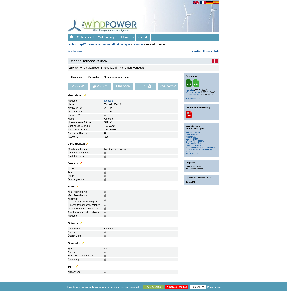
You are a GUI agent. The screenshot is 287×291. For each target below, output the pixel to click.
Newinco (189, 145)
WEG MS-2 (211, 147)
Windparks (93, 77)
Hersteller (190, 90)
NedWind (190, 133)
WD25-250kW (198, 141)
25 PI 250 (197, 145)
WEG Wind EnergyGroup (196, 147)
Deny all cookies (178, 287)
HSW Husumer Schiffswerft (197, 149)
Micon (188, 137)
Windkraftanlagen (193, 92)
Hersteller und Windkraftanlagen (109, 44)
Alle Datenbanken (193, 98)
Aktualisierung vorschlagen (117, 77)
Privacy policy (214, 287)
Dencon (138, 44)
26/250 (195, 139)
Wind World (190, 135)
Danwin (189, 139)
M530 (193, 137)
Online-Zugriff (107, 37)
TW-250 (194, 154)
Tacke (188, 154)
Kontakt (143, 37)
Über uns (127, 37)
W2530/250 (200, 135)
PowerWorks (191, 143)
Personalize (197, 287)
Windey (189, 141)
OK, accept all (154, 287)
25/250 (197, 133)
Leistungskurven (192, 94)
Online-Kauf (85, 37)
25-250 (200, 143)
